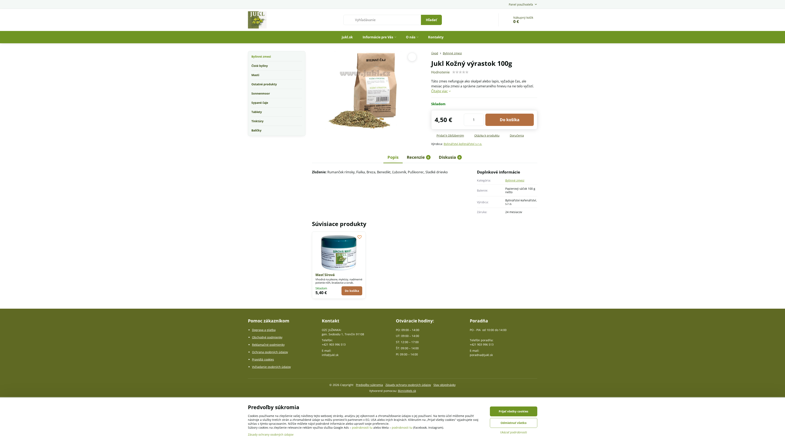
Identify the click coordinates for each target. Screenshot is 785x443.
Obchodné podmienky (267, 337)
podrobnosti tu (362, 427)
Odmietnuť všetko (514, 423)
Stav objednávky (444, 385)
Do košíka (509, 119)
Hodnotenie (440, 72)
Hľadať (431, 20)
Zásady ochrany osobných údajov (408, 385)
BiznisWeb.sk (407, 391)
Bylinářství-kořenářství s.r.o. (463, 144)
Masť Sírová (325, 275)
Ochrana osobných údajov (270, 352)
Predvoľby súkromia (369, 385)
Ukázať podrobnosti (513, 432)
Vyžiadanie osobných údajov (271, 367)
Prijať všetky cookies (513, 411)
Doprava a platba (264, 330)
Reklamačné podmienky (268, 345)
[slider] (460, 72)
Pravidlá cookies (263, 359)
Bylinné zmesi (514, 180)
